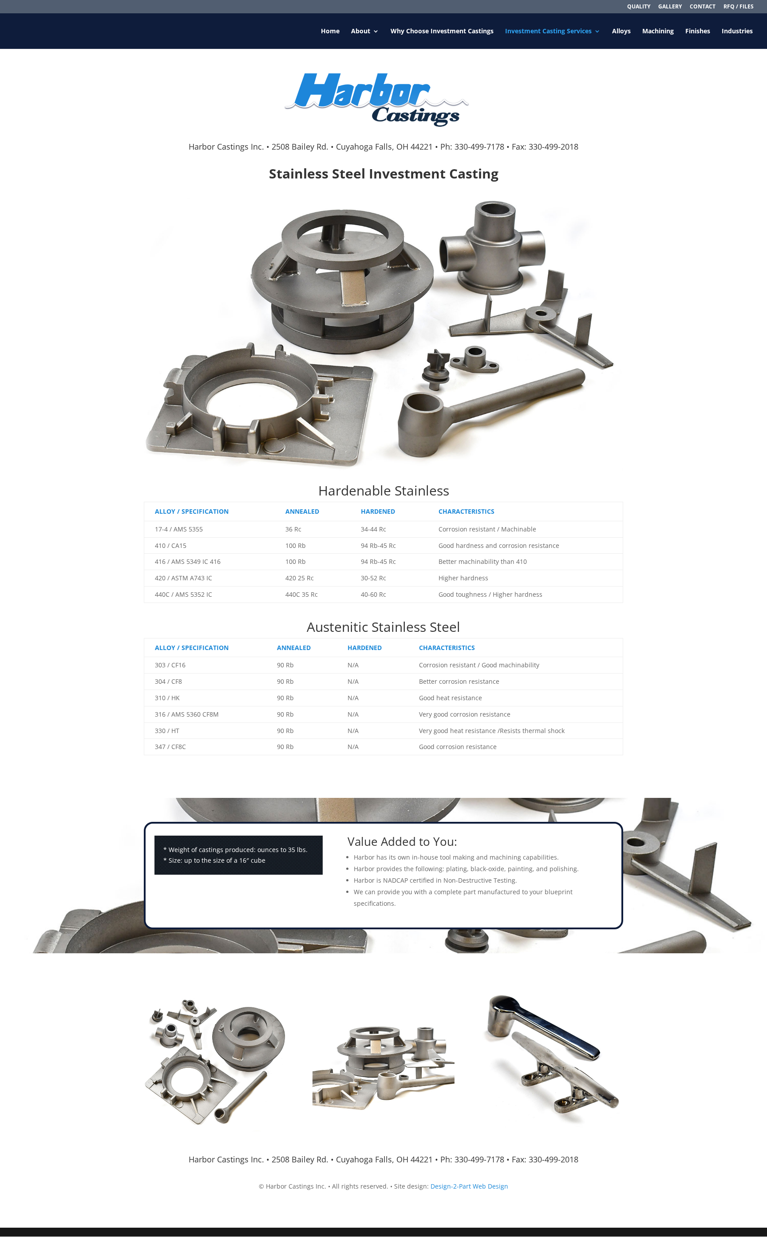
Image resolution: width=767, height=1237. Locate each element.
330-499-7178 (479, 146)
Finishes (697, 31)
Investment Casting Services (548, 31)
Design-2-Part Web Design (469, 1186)
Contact (703, 7)
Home (330, 31)
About (360, 31)
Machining (658, 31)
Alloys (621, 31)
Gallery (670, 7)
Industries (737, 31)
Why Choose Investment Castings (442, 31)
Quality (638, 7)
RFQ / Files (739, 7)
